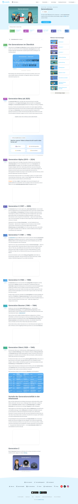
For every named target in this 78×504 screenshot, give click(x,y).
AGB (32, 496)
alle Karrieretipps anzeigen (60, 92)
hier (65, 16)
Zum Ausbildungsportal (40, 482)
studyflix (7, 2)
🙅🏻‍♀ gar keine (18, 146)
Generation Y (13, 237)
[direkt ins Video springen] (26, 62)
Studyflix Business (48, 486)
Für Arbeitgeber (72, 2)
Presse (57, 486)
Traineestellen (45, 2)
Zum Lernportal (29, 482)
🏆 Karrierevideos (34, 150)
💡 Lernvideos (18, 150)
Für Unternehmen (31, 486)
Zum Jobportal (46, 22)
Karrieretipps (53, 2)
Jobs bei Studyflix (21, 486)
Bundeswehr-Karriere (62, 2)
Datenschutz (38, 496)
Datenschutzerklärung (40, 155)
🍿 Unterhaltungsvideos (34, 146)
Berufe (37, 2)
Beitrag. (25, 452)
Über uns (12, 486)
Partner (40, 486)
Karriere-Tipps (43, 7)
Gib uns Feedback (57, 496)
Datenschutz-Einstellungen (47, 496)
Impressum (28, 496)
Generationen (55, 7)
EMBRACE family (41, 499)
